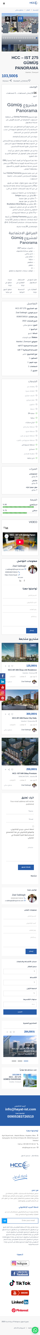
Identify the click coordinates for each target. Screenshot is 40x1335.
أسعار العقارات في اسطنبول (20, 1230)
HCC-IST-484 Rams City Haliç (24, 718)
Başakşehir (29, 1054)
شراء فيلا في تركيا (16, 1237)
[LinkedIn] (20, 581)
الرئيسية (35, 10)
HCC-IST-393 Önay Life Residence (22, 670)
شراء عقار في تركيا (32, 1227)
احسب (20, 1012)
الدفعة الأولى (32, 989)
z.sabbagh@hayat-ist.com (15, 569)
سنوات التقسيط (30, 1000)
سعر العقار (32, 967)
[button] (35, 1330)
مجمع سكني (19, 10)
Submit (4, 1220)
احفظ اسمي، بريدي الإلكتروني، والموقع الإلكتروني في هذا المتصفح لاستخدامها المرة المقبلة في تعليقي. (20, 834)
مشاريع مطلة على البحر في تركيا (15, 1242)
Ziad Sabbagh (19, 566)
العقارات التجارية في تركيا (19, 1234)
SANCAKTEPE (24, 777)
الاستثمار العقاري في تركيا (20, 282)
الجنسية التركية (33, 1244)
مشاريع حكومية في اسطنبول (19, 1232)
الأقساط (33, 978)
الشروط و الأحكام (19, 1328)
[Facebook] (24, 581)
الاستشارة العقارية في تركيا (16, 1239)
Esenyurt (35, 72)
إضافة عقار (34, 1156)
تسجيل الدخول (25, 1156)
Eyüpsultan (31, 721)
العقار (28, 10)
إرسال (32, 630)
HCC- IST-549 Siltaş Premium (24, 774)
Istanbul (28, 72)
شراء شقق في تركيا (8, 282)
